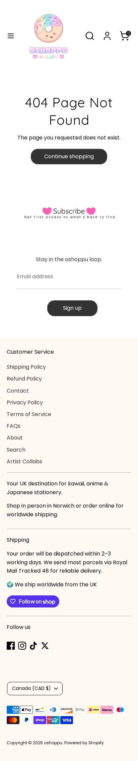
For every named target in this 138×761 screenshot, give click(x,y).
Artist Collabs (24, 461)
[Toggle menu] (8, 36)
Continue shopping (69, 156)
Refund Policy (24, 379)
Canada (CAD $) (31, 688)
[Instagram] (22, 646)
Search (16, 450)
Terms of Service (29, 414)
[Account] (107, 33)
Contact (18, 391)
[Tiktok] (33, 646)
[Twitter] (45, 646)
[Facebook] (11, 646)
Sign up (72, 308)
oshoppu (53, 743)
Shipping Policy (26, 367)
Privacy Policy (25, 402)
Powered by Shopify (84, 743)
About (15, 438)
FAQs (13, 426)
